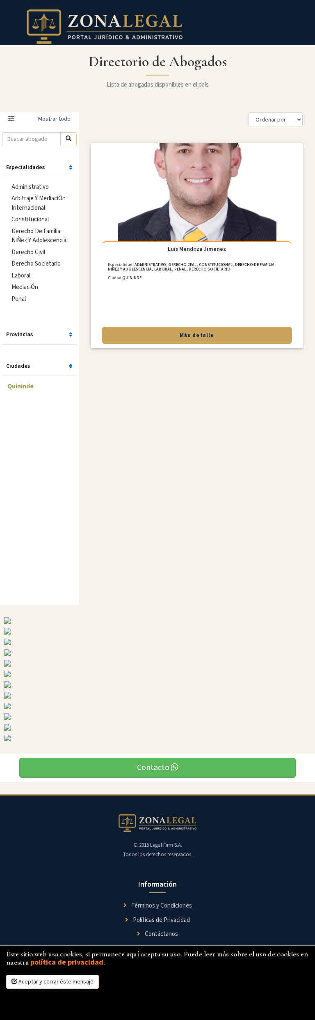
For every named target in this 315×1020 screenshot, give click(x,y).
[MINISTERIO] (157, 642)
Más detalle (196, 335)
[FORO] (157, 652)
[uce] (157, 663)
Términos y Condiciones (161, 905)
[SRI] (157, 706)
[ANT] (157, 738)
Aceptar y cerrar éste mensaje (55, 982)
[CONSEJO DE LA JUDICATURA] (157, 727)
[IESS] (157, 684)
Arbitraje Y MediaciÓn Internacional (38, 203)
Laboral (20, 275)
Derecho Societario (36, 263)
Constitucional (30, 219)
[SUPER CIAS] (157, 620)
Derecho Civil (28, 252)
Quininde (20, 386)
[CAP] (157, 695)
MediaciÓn (24, 287)
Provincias (19, 334)
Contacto (154, 767)
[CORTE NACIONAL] (157, 631)
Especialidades (25, 167)
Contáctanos (161, 934)
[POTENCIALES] (157, 674)
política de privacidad (66, 962)
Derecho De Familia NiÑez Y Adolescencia (38, 236)
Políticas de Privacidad (161, 920)
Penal (18, 299)
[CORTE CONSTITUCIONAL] (157, 716)
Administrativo (30, 187)
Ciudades (18, 366)
